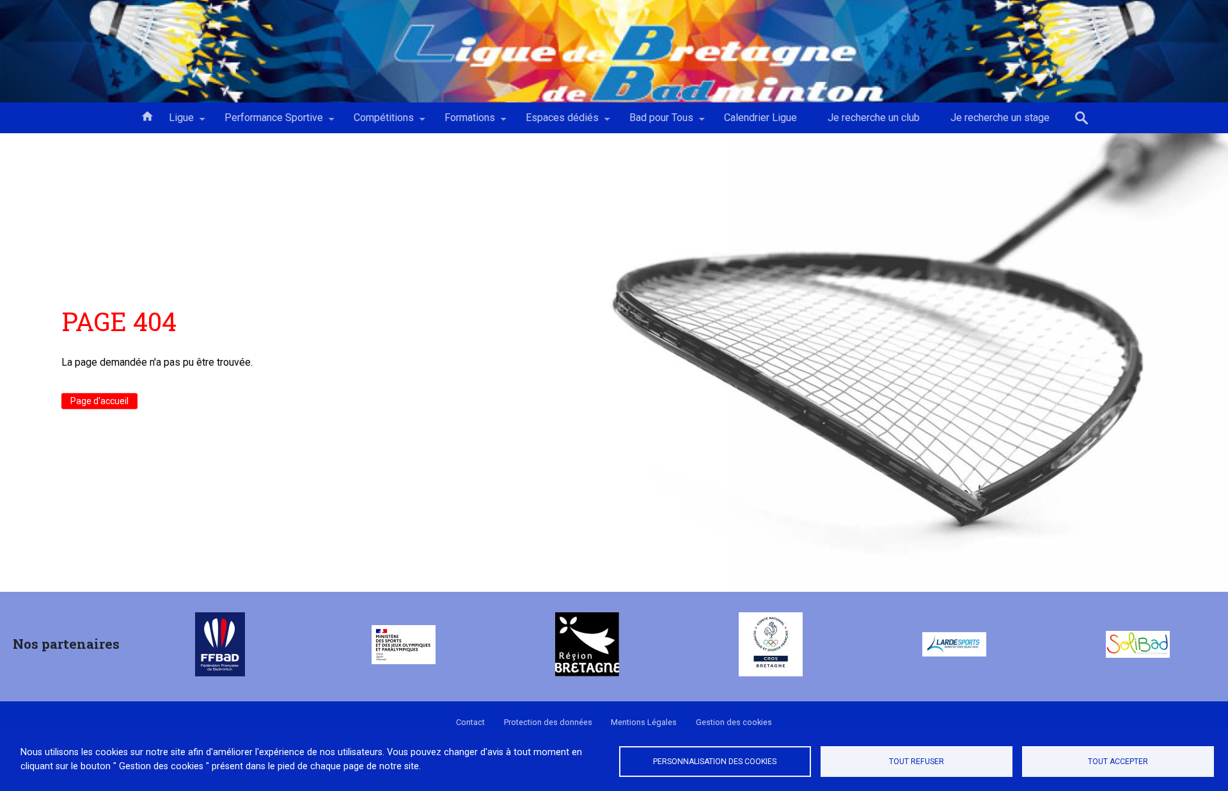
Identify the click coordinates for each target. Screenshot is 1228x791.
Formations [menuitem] (462, 122)
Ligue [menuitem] (174, 122)
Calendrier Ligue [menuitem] (760, 117)
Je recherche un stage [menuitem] (1000, 117)
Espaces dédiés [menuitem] (554, 122)
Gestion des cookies (734, 722)
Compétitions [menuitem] (376, 122)
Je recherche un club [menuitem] (874, 117)
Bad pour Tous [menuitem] (653, 122)
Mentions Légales (644, 722)
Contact (470, 722)
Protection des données (548, 722)
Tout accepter (1118, 761)
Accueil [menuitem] (147, 115)
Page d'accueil (99, 401)
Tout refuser (916, 761)
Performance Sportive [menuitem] (266, 122)
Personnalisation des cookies (714, 761)
